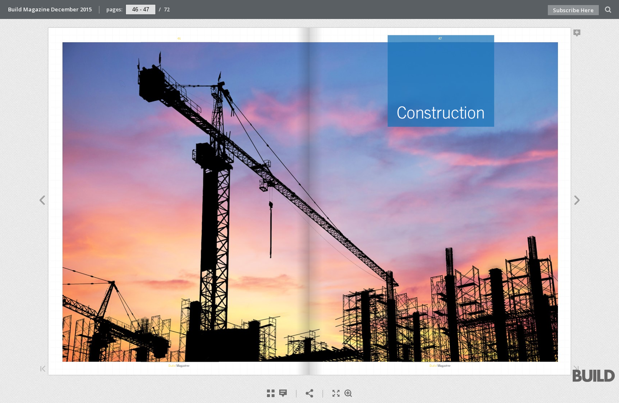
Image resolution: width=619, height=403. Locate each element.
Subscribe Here (573, 10)
